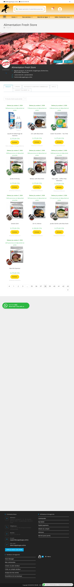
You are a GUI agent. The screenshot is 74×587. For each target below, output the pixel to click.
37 (41, 286)
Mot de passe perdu (44, 536)
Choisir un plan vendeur (12, 566)
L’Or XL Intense (37, 223)
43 (68, 286)
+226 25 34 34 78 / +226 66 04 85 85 (23, 75)
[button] (5, 17)
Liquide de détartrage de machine (14, 134)
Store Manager (9, 559)
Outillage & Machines (19, 146)
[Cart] (52, 9)
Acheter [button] (14, 142)
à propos (17, 86)
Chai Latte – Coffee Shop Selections (59, 179)
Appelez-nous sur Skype (14, 549)
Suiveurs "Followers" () (22, 90)
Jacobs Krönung (14, 178)
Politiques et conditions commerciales (36, 86)
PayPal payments (43, 525)
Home (14, 17)
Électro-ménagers (9, 146)
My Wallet (41, 522)
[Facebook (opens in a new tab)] (69, 2)
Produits (8, 87)
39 (50, 286)
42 (63, 286)
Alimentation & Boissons (37, 145)
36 (36, 286)
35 (32, 286)
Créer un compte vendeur (13, 569)
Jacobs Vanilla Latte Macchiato (59, 223)
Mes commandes (10, 562)
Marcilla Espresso (14, 268)
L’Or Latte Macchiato (37, 134)
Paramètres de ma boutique (13, 576)
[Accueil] (4, 27)
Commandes (42, 518)
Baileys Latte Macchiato (37, 178)
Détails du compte (43, 529)
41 (59, 286)
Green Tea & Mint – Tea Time (59, 134)
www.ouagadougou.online (18, 545)
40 (54, 286)
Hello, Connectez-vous (62, 17)
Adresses (41, 532)
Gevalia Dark (15, 223)
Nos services (26, 17)
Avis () (54, 86)
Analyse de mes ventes (12, 572)
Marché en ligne (42, 17)
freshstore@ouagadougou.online (23, 77)
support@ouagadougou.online (19, 540)
